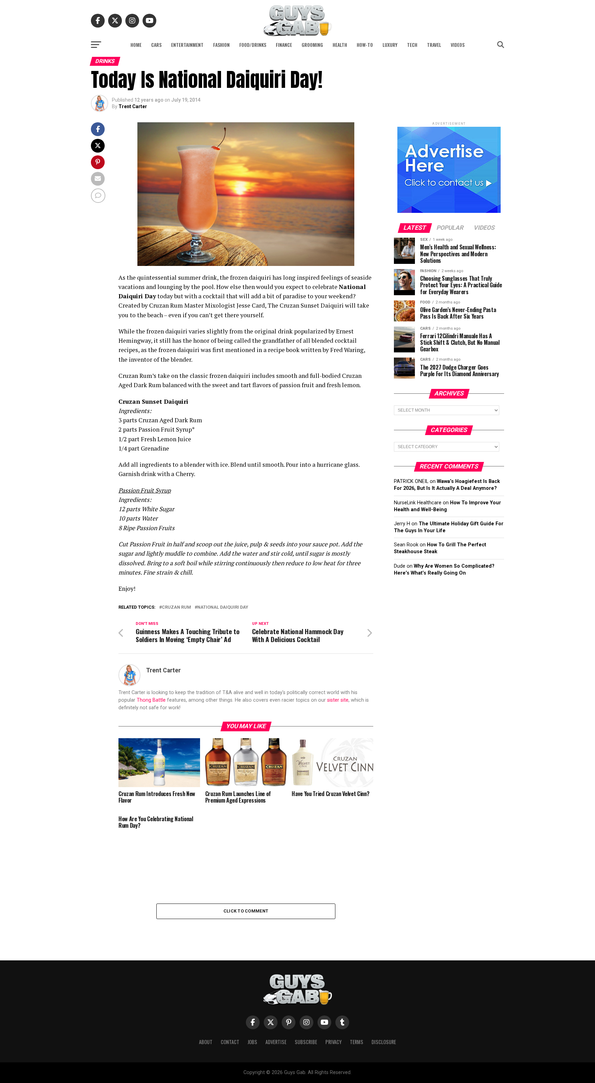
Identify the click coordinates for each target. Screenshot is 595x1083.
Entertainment (187, 44)
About (205, 1041)
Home (136, 44)
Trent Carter (132, 106)
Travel (434, 44)
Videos (457, 44)
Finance (284, 44)
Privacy (333, 1041)
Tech (412, 44)
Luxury (390, 44)
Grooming (312, 44)
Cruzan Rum (176, 607)
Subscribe (306, 1041)
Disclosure (384, 1041)
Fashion (221, 44)
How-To (365, 44)
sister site (337, 700)
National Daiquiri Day (222, 607)
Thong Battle (151, 700)
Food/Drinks (252, 44)
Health (340, 44)
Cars (156, 44)
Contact (230, 1041)
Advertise (275, 1041)
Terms (356, 1041)
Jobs (252, 1041)
